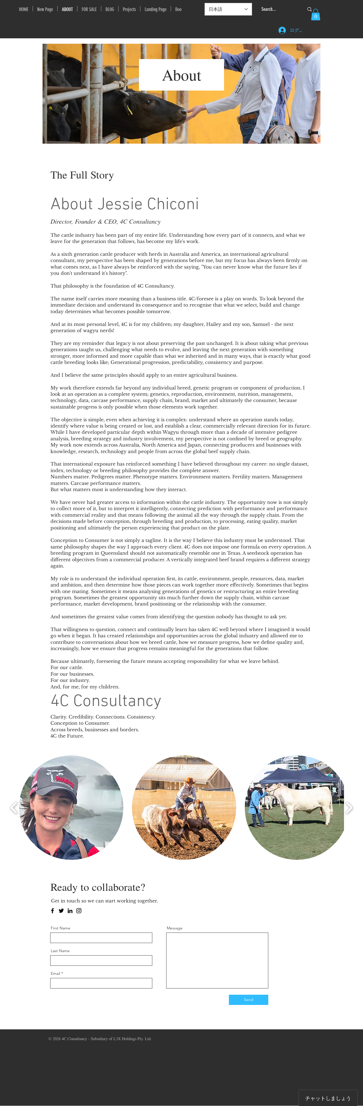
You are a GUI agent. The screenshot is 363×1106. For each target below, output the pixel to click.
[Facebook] (52, 910)
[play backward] (14, 807)
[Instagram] (78, 910)
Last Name (60, 951)
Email (55, 973)
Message (175, 928)
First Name (60, 928)
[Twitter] (61, 910)
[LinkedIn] (70, 910)
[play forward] (349, 807)
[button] (315, 14)
